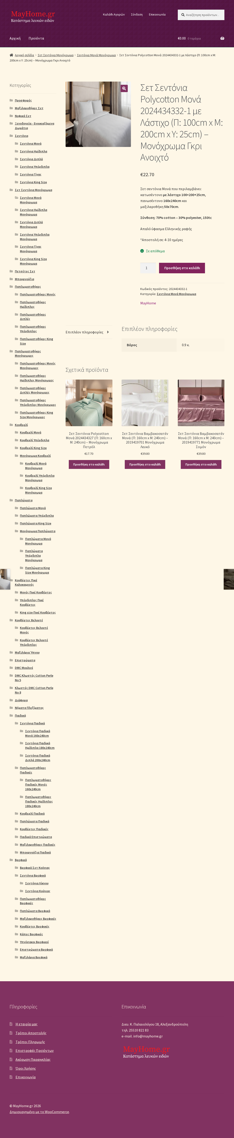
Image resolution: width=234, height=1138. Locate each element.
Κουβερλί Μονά (30, 432)
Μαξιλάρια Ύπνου (27, 652)
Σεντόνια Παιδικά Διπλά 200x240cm (37, 757)
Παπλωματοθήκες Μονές (38, 294)
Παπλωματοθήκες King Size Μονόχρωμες (36, 414)
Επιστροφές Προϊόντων (35, 1050)
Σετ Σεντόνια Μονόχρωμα (56, 55)
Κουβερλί (21, 425)
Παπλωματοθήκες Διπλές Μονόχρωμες (34, 390)
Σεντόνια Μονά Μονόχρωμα (96, 55)
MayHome (148, 303)
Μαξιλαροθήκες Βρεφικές (38, 919)
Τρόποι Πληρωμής (30, 1042)
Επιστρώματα (25, 660)
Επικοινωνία (157, 14)
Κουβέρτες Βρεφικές (34, 926)
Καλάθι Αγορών (114, 14)
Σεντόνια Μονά (30, 143)
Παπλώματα (23, 500)
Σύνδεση (137, 14)
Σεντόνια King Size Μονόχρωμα (33, 261)
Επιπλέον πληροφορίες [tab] (84, 332)
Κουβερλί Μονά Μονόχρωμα (35, 465)
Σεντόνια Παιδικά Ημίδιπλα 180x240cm (40, 745)
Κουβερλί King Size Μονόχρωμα (38, 490)
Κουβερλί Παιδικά (32, 813)
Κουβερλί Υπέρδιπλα (34, 440)
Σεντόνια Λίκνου (36, 883)
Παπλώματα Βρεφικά (35, 911)
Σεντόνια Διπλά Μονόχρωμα (31, 224)
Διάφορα (21, 700)
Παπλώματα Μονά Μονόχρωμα (38, 541)
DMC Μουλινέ (24, 668)
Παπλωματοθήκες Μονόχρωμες (28, 353)
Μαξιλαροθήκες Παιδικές (37, 845)
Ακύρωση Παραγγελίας (33, 1059)
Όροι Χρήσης (26, 1068)
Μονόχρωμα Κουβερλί (35, 456)
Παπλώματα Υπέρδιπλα (37, 515)
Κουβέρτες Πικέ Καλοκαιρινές (26, 582)
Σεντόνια (21, 136)
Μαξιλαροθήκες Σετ (29, 108)
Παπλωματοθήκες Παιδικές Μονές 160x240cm (38, 784)
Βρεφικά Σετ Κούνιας (35, 868)
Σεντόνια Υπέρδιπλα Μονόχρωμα (34, 236)
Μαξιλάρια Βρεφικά (33, 957)
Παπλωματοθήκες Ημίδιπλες (33, 304)
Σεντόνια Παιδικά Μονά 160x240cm (37, 733)
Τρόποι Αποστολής (31, 1033)
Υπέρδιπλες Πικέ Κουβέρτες (32, 602)
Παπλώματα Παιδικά (34, 821)
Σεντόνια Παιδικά (32, 723)
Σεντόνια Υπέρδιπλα (34, 167)
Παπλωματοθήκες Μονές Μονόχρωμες (38, 365)
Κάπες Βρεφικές (31, 934)
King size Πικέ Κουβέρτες (38, 612)
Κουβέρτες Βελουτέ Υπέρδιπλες (34, 642)
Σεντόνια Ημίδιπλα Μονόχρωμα (33, 212)
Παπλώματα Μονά (33, 508)
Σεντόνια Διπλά (31, 159)
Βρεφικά (21, 860)
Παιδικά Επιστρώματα (36, 837)
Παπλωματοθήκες (28, 286)
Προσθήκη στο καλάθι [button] (89, 464)
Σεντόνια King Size (33, 182)
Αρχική (15, 38)
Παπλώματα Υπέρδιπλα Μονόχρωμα (34, 555)
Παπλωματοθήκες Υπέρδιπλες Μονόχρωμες (38, 402)
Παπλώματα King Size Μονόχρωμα (37, 570)
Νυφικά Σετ (23, 116)
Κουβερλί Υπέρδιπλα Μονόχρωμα (39, 477)
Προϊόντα (36, 38)
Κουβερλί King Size (33, 448)
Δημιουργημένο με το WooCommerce (39, 1111)
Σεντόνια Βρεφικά (33, 875)
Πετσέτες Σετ (25, 271)
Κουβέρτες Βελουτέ (29, 620)
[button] (124, 88)
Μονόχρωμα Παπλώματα (37, 531)
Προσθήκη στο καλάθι (182, 268)
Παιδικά (20, 715)
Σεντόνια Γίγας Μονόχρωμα (30, 249)
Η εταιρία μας (26, 1024)
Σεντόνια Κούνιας (37, 891)
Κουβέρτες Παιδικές (34, 829)
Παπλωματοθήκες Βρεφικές (33, 901)
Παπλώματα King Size (35, 523)
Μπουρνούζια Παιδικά (35, 852)
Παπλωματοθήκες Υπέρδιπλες (33, 328)
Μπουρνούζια (24, 279)
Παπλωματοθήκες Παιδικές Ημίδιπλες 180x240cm (39, 801)
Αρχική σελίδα (24, 55)
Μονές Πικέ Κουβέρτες (36, 592)
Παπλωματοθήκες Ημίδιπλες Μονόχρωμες (37, 378)
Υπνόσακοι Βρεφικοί (34, 942)
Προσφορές (23, 100)
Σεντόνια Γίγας (30, 174)
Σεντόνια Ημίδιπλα (33, 151)
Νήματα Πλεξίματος (29, 708)
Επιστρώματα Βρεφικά (36, 949)
